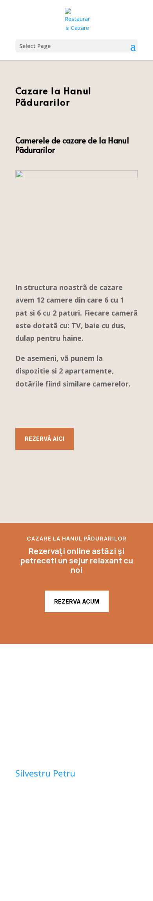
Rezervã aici (44, 438)
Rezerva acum (76, 601)
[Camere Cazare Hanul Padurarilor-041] (76, 176)
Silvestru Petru (45, 773)
